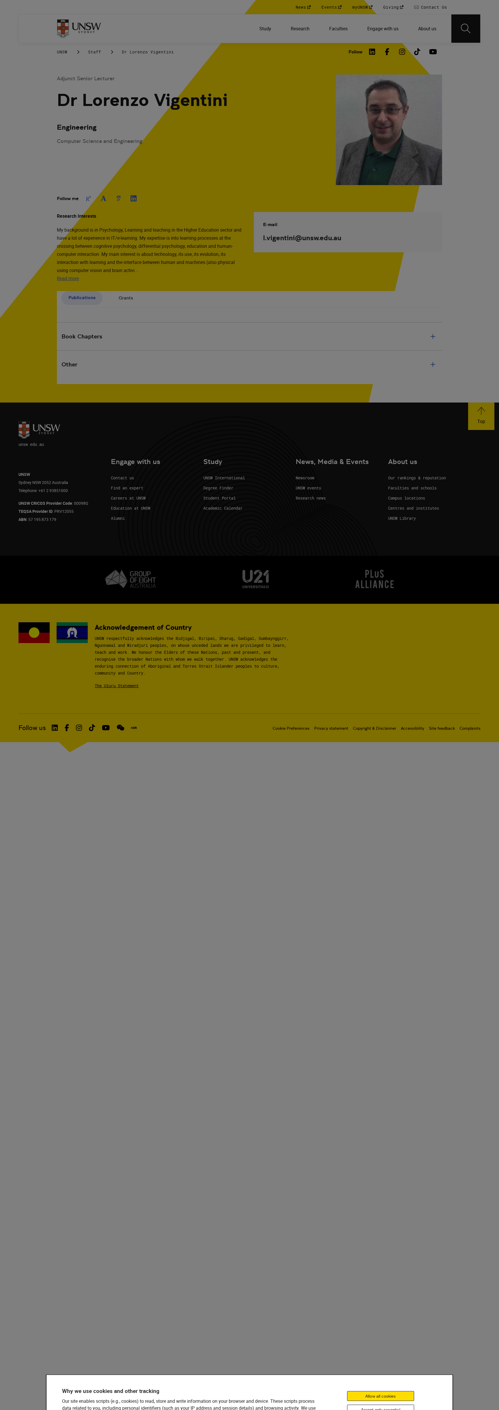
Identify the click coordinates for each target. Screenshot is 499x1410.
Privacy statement (331, 728)
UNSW (62, 52)
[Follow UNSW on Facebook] (67, 727)
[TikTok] (417, 51)
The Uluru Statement (117, 685)
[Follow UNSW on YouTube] (106, 727)
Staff (94, 52)
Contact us (122, 477)
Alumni (118, 518)
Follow (355, 52)
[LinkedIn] (372, 51)
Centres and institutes (413, 508)
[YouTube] (432, 51)
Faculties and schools (412, 488)
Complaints (470, 728)
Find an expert (127, 488)
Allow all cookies (380, 1396)
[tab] (82, 298)
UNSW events (308, 488)
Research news (311, 498)
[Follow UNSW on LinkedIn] (55, 727)
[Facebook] (387, 51)
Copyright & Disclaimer (374, 728)
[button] (481, 416)
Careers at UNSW (128, 498)
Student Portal (219, 498)
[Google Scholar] (118, 198)
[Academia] (103, 198)
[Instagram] (402, 51)
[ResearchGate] (88, 198)
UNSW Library (402, 518)
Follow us (32, 727)
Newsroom (305, 477)
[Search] (465, 28)
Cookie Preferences (291, 728)
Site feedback (442, 728)
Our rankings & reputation (417, 477)
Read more (68, 278)
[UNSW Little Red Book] (133, 728)
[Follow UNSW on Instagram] (79, 727)
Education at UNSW (130, 508)
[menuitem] (266, 28)
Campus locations (406, 498)
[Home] (79, 28)
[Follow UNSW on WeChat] (121, 727)
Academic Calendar (223, 508)
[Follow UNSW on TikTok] (92, 727)
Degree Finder (218, 488)
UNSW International (224, 477)
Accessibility (412, 728)
